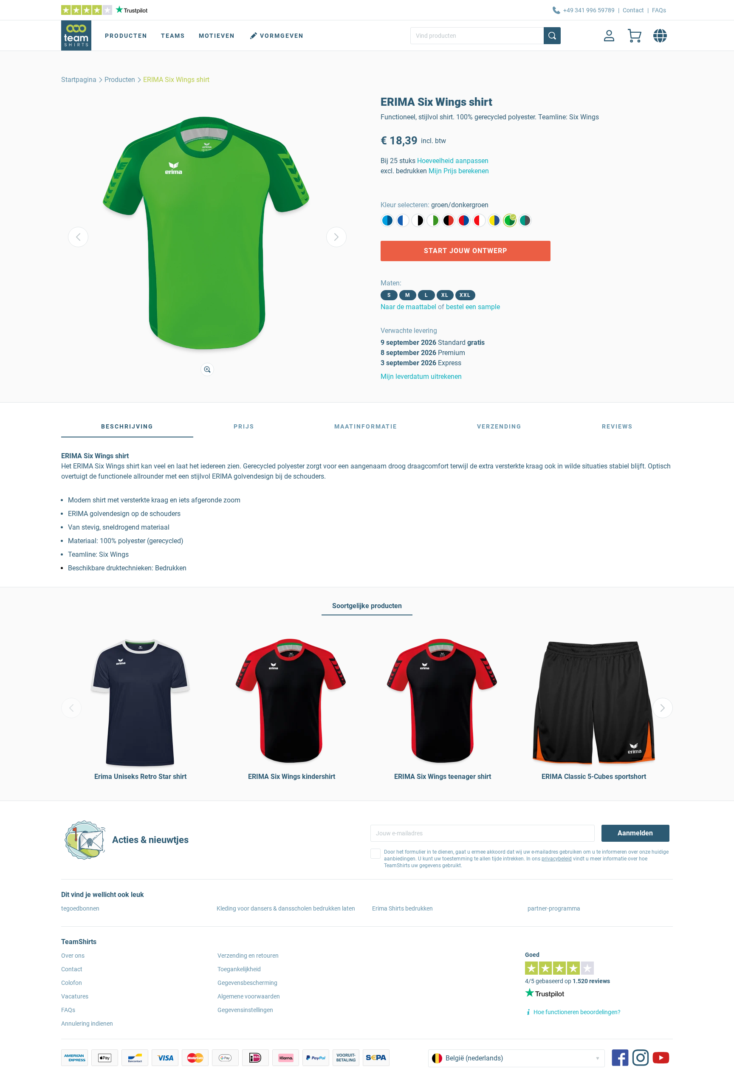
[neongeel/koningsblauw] (494, 220)
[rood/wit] (479, 220)
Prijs (244, 426)
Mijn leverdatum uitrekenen (421, 376)
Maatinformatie (365, 426)
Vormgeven (282, 35)
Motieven (217, 35)
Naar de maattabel (408, 307)
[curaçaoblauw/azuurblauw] (387, 220)
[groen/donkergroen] (510, 220)
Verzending (499, 426)
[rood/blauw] (464, 220)
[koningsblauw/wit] (402, 220)
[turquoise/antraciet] (525, 220)
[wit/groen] (433, 220)
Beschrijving (127, 426)
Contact (633, 10)
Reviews (617, 426)
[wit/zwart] (418, 220)
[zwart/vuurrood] (448, 220)
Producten (126, 35)
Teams (173, 35)
